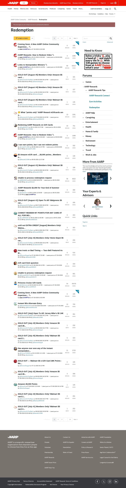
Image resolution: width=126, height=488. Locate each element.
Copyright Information (15, 484)
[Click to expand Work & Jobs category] (84, 155)
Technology (90, 145)
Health (88, 127)
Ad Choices (53, 484)
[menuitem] (10, 10)
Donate (47, 442)
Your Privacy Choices (67, 484)
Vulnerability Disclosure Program (35, 484)
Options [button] (32, 38)
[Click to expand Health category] (84, 127)
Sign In (85, 226)
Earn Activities (95, 101)
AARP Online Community (18, 19)
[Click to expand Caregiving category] (84, 117)
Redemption (94, 107)
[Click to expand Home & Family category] (84, 131)
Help (106, 14)
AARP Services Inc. (87, 457)
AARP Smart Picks (65, 3)
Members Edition (78, 3)
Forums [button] (111, 14)
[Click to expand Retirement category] (84, 141)
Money (88, 136)
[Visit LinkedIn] (116, 481)
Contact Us (66, 437)
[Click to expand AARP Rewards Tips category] (87, 90)
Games (88, 82)
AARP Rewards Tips (97, 90)
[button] (115, 9)
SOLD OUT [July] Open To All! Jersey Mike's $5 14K (40, 313)
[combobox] (97, 38)
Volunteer (48, 447)
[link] (47, 38)
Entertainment (92, 122)
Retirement (90, 141)
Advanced (110, 42)
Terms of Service (28, 481)
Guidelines (100, 14)
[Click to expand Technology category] (84, 145)
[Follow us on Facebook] (97, 481)
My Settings (92, 14)
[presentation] (84, 177)
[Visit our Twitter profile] (103, 481)
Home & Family (92, 131)
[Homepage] (13, 3)
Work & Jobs (91, 155)
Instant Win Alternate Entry (30, 303)
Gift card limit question (28, 263)
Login (112, 3)
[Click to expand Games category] (84, 82)
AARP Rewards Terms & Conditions (67, 481)
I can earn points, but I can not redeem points (38, 145)
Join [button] (24, 3)
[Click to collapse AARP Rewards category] (83, 87)
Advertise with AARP (88, 437)
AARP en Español (96, 9)
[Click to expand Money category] (84, 136)
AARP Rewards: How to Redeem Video (35, 55)
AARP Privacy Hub (14, 481)
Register (103, 3)
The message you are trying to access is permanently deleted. (31, 24)
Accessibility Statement (44, 481)
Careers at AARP (86, 442)
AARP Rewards (32, 19)
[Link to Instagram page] (110, 481)
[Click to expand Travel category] (84, 150)
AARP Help (90, 113)
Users (84, 42)
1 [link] (54, 38)
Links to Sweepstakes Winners (31, 65)
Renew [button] (33, 3)
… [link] (65, 38)
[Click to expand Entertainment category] (84, 122)
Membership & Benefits (51, 3)
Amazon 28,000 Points (27, 384)
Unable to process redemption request (35, 178)
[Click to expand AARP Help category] (84, 113)
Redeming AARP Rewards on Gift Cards (35, 125)
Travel (88, 150)
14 (70, 38)
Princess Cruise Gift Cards (29, 283)
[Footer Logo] (22, 437)
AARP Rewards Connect (99, 95)
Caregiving (90, 117)
